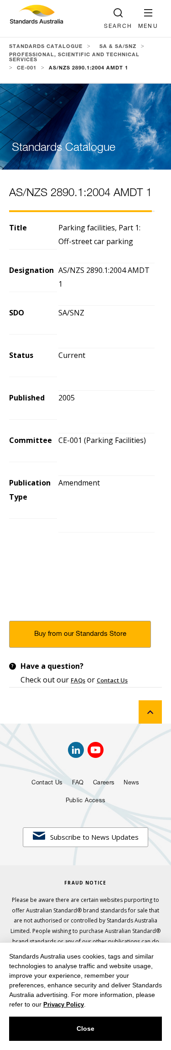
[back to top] (150, 712)
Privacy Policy (63, 1004)
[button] (148, 18)
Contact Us (112, 680)
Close (85, 1028)
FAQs (78, 680)
